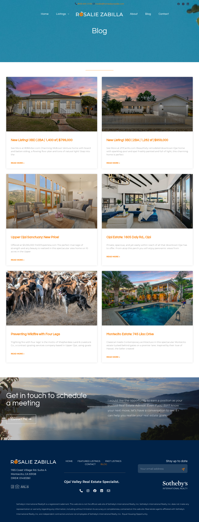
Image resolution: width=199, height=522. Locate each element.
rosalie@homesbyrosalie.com (109, 4)
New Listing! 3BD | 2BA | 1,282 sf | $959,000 (137, 140)
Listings (61, 13)
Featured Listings (89, 461)
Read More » (17, 163)
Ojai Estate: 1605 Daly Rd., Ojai (128, 237)
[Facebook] (178, 4)
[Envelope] (108, 490)
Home (45, 13)
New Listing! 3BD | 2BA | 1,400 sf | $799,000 (42, 140)
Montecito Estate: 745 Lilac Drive (130, 334)
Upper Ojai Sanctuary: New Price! (35, 237)
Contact (164, 13)
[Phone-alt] (81, 490)
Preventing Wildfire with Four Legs (35, 334)
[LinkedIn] (188, 4)
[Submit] (183, 469)
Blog (148, 13)
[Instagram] (183, 4)
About (134, 13)
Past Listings (113, 461)
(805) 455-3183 (85, 4)
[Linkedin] (101, 490)
